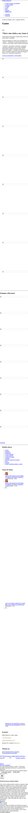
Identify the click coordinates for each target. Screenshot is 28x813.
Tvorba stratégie (9, 455)
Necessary (4, 802)
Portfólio (7, 458)
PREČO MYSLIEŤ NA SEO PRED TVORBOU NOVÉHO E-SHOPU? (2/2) (14, 484)
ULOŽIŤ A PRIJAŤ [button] (5, 812)
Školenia (7, 451)
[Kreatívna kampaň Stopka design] (14, 313)
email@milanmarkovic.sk (8, 740)
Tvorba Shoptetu (9, 454)
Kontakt (7, 462)
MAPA (17, 743)
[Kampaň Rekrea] (14, 362)
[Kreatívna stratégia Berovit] (14, 427)
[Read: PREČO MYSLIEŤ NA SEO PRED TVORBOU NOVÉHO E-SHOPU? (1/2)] (6, 474)
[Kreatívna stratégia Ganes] (14, 297)
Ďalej (3, 442)
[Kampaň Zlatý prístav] (14, 410)
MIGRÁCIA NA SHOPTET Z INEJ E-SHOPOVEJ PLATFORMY (15, 724)
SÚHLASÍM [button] (16, 772)
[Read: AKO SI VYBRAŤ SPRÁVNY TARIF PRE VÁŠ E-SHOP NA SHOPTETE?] (6, 487)
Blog (6, 461)
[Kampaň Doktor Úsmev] (14, 378)
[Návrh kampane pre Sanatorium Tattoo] (14, 329)
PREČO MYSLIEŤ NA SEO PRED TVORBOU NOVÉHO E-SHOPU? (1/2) (14, 477)
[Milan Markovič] (6, 0)
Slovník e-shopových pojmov (12, 460)
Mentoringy (8, 453)
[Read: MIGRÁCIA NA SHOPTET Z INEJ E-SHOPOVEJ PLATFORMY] (6, 608)
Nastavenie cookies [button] (6, 772)
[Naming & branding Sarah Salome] (14, 394)
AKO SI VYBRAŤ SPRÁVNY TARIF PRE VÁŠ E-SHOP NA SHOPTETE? (15, 604)
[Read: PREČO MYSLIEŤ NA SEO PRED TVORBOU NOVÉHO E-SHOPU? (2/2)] (6, 481)
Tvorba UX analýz (9, 457)
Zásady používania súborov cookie (13, 464)
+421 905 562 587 (6, 737)
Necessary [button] (2, 801)
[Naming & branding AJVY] (14, 345)
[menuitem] (15, 3)
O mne (7, 450)
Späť (1, 442)
